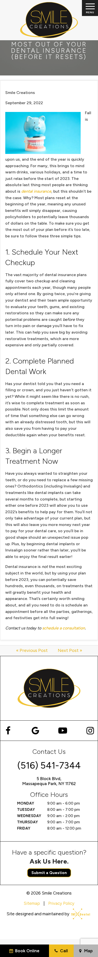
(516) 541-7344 (49, 765)
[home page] (49, 20)
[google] (35, 731)
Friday (23, 828)
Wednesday (29, 816)
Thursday (27, 822)
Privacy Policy (61, 903)
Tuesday (26, 809)
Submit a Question (49, 873)
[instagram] (90, 731)
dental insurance (36, 191)
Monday (25, 803)
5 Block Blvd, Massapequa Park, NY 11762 (49, 781)
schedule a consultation (63, 628)
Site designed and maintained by (38, 914)
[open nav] (89, 8)
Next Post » (70, 650)
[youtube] (63, 731)
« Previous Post (32, 650)
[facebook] (8, 731)
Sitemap (32, 903)
